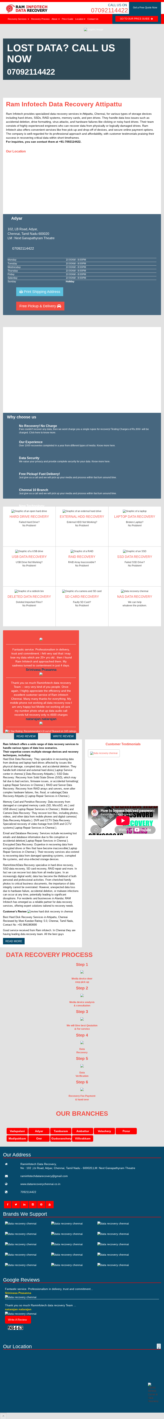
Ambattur (82, 1131)
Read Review (26, 736)
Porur (126, 1131)
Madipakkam (17, 1138)
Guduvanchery (61, 1138)
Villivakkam (82, 1138)
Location (79, 19)
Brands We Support (25, 1214)
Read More (13, 941)
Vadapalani (17, 1131)
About (55, 19)
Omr (39, 1138)
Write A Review (17, 1319)
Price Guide (67, 19)
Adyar (39, 1131)
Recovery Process (40, 19)
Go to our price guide (135, 18)
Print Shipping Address (41, 292)
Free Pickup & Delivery (38, 306)
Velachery (104, 1131)
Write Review (63, 736)
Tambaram (61, 1131)
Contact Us (92, 19)
